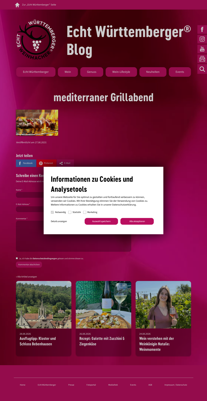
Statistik (77, 212)
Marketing (92, 212)
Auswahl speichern (101, 221)
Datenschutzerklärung (124, 204)
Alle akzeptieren (137, 221)
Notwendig (60, 212)
